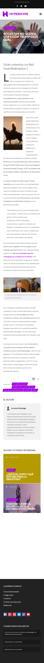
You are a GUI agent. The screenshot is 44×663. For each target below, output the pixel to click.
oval (34, 390)
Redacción (7, 605)
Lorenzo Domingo (14, 45)
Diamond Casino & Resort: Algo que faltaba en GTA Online (20, 506)
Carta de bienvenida (11, 592)
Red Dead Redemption (13, 390)
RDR (32, 387)
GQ (16, 205)
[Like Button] (33, 379)
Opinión (11, 470)
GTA (14, 384)
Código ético (8, 595)
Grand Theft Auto (20, 387)
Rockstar (22, 384)
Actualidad (9, 28)
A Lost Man (18, 642)
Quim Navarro (9, 642)
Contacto (7, 598)
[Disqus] (22, 545)
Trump (27, 390)
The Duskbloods (22, 2)
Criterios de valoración (12, 602)
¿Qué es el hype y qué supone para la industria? (19, 476)
